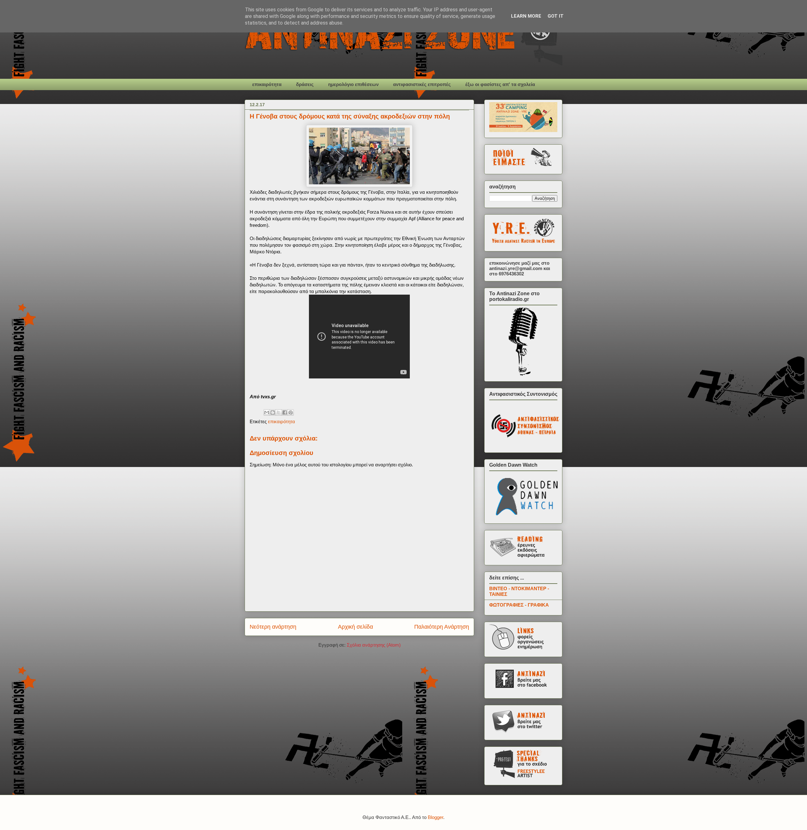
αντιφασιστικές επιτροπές (422, 84)
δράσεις (305, 84)
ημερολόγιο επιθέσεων (353, 84)
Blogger (435, 817)
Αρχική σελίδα (355, 627)
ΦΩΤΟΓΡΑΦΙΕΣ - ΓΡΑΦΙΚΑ (519, 605)
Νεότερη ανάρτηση (273, 627)
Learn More (526, 16)
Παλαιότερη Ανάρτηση (441, 627)
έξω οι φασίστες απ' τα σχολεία (500, 84)
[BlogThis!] (273, 412)
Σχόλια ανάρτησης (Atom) (374, 645)
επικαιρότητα (267, 84)
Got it (556, 16)
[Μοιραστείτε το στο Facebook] (285, 412)
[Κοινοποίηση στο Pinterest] (290, 412)
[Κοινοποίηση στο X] (279, 412)
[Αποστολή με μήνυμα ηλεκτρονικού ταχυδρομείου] (267, 412)
